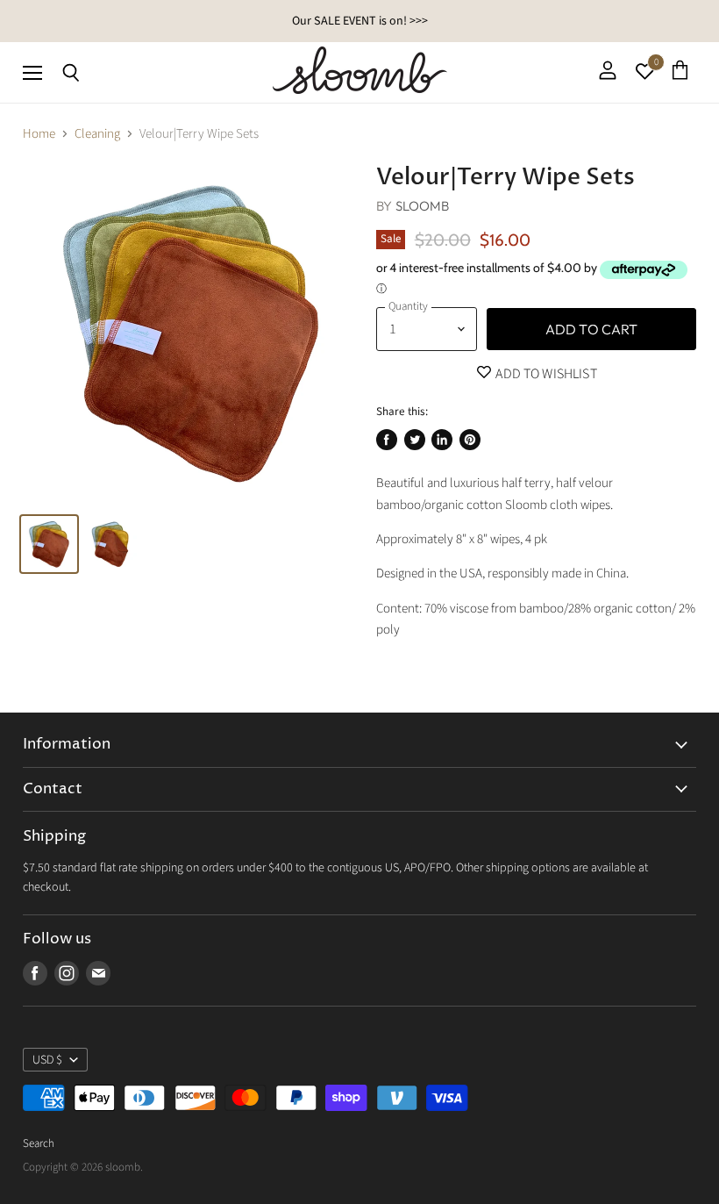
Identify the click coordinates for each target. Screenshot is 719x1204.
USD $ (47, 1060)
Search (38, 1143)
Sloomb (422, 205)
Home (39, 133)
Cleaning (97, 133)
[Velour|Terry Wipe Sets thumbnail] (49, 544)
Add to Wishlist (545, 373)
